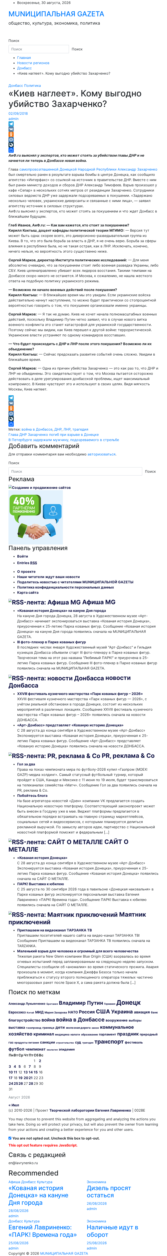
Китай (30, 1012)
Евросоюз (17, 1012)
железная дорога (78, 1027)
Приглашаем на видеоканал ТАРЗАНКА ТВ (54, 930)
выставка (16, 1027)
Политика (32, 85)
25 (16, 1083)
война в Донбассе (37, 429)
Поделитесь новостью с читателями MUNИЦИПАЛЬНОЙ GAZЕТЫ (75, 582)
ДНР (58, 429)
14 (31, 1072)
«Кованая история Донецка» (42, 858)
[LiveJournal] (83, 144)
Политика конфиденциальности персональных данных (65, 587)
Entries (27, 563)
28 (31, 1083)
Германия (109, 1003)
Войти (22, 556)
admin (13, 118)
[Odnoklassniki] (83, 134)
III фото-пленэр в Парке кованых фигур (51, 642)
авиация (142, 1012)
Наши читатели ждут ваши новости (48, 577)
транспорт (109, 1041)
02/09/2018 (18, 113)
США (103, 1011)
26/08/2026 (97, 1203)
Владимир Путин (81, 1003)
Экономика (96, 1182)
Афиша (14, 1182)
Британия (52, 1004)
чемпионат (35, 1049)
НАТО (73, 1012)
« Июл (13, 1105)
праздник (128, 1034)
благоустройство (24, 1020)
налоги (75, 1034)
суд (78, 1042)
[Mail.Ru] (83, 139)
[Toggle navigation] (11, 37)
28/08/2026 (18, 1210)
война (48, 1020)
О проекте (26, 571)
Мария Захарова (56, 1012)
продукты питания (26, 1042)
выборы (135, 1020)
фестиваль (134, 1042)
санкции (47, 1042)
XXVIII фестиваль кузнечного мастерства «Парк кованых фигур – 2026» (80, 693)
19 (20, 1078)
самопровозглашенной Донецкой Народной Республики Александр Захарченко (88, 169)
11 (15, 1072)
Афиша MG (98, 602)
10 (11, 1072)
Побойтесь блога (32, 795)
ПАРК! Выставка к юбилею (40, 884)
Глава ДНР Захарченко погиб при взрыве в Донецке (53, 434)
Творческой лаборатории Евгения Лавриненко (90, 1110)
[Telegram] (83, 124)
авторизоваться (101, 454)
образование (89, 1034)
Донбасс (15, 85)
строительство (65, 1042)
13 (26, 1072)
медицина (62, 1034)
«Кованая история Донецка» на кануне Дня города (61, 610)
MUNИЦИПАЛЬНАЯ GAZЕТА (56, 14)
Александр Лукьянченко (26, 1003)
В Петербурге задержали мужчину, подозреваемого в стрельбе (63, 440)
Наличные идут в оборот (112, 1230)
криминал (43, 1034)
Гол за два (26, 764)
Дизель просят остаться (109, 1191)
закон (95, 1027)
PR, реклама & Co (128, 755)
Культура (44, 1182)
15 (36, 1072)
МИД (39, 1012)
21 (31, 1078)
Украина (122, 1011)
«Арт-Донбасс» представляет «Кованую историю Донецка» (70, 725)
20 (26, 1078)
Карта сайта (27, 592)
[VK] (83, 129)
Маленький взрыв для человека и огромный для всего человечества (77, 951)
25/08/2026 (18, 1243)
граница (48, 1027)
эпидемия (67, 1049)
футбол (16, 1049)
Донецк (128, 1002)
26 (20, 1083)
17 (11, 1078)
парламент (107, 1034)
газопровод (33, 1027)
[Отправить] (83, 150)
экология (52, 1049)
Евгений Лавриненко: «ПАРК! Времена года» (42, 1230)
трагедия (80, 429)
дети (60, 1027)
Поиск (13, 40)
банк (154, 1012)
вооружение (117, 1020)
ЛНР (66, 429)
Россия (87, 1012)
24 (11, 1083)
